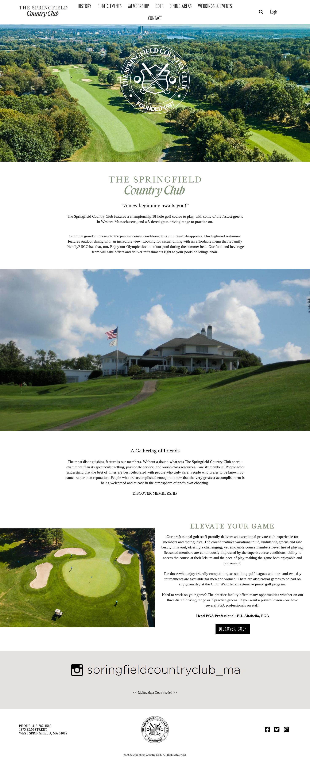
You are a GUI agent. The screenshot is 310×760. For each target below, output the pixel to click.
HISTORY (84, 6)
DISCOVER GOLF (232, 628)
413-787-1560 (41, 725)
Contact (155, 18)
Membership (138, 6)
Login (274, 11)
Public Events (110, 6)
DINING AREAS (181, 6)
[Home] (43, 18)
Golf (159, 6)
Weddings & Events (215, 6)
